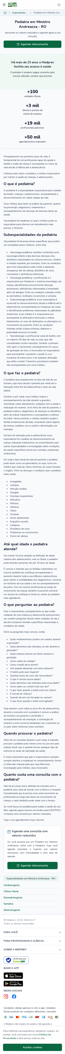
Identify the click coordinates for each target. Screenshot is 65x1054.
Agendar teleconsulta (34, 44)
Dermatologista (13, 897)
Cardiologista (12, 885)
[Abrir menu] (5, 5)
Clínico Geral (11, 891)
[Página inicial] (5, 12)
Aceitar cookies (32, 1047)
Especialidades (20, 12)
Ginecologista (12, 910)
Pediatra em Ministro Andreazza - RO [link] (47, 12)
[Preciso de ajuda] (59, 4)
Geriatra (8, 903)
